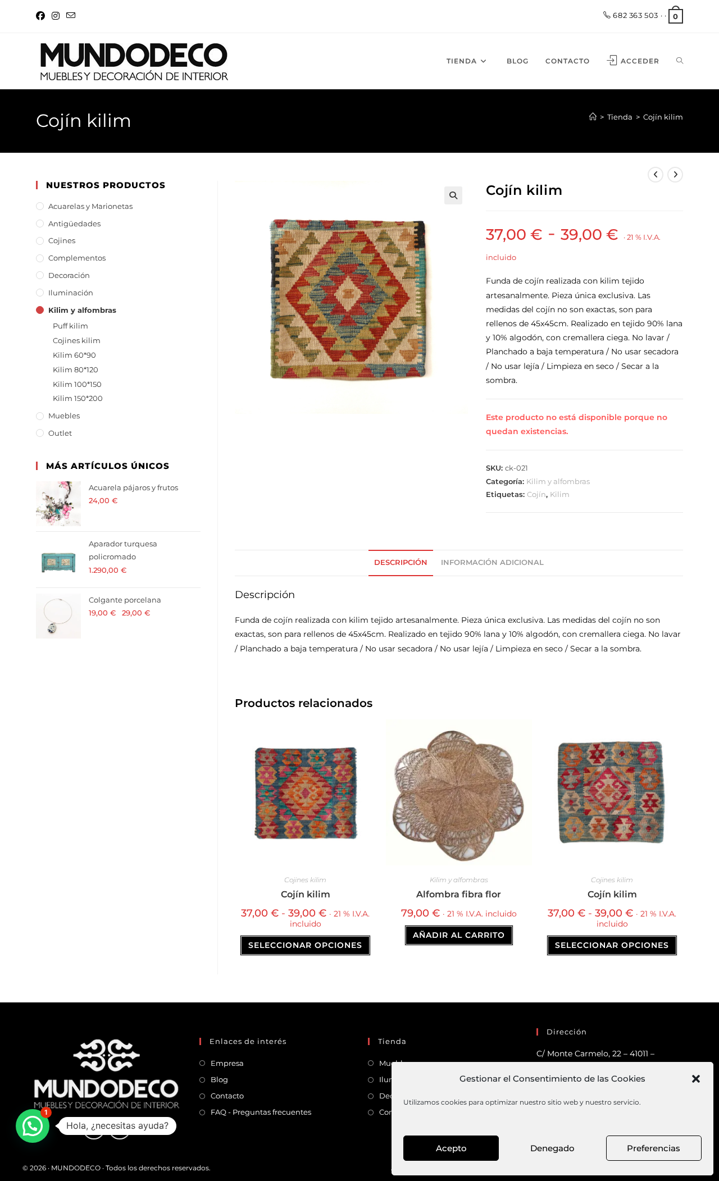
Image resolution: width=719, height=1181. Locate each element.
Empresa (227, 1063)
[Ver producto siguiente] (675, 175)
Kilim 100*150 (77, 384)
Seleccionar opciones (305, 945)
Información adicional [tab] (492, 562)
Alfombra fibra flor (458, 894)
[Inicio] (593, 116)
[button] (696, 1078)
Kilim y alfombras (558, 481)
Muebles (64, 415)
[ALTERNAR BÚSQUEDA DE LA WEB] (679, 61)
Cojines (61, 240)
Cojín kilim (663, 116)
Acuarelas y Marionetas (90, 206)
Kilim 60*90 (74, 354)
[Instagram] (55, 16)
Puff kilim (70, 325)
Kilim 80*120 (75, 369)
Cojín (536, 494)
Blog (219, 1079)
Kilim (560, 494)
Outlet (60, 432)
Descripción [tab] (400, 562)
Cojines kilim (305, 880)
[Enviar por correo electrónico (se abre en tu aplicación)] (71, 16)
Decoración (69, 275)
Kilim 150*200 (78, 398)
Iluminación (70, 292)
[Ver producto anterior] (655, 175)
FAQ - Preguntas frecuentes (261, 1111)
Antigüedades (74, 223)
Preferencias (653, 1148)
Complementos (77, 257)
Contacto (227, 1095)
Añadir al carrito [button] (459, 935)
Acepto (451, 1148)
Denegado (552, 1148)
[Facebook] (42, 16)
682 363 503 (634, 15)
